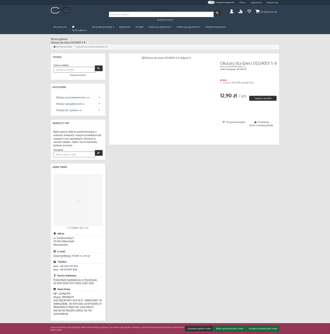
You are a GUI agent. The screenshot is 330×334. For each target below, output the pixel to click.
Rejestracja (272, 2)
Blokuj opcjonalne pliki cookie (229, 328)
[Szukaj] (217, 13)
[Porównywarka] (240, 11)
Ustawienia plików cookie (199, 328)
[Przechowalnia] (249, 11)
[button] (242, 2)
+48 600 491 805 (68, 266)
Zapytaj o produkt (263, 98)
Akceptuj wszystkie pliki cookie (263, 328)
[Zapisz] (99, 153)
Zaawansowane (165, 19)
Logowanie (256, 2)
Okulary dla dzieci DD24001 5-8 (91, 47)
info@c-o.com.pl (81, 255)
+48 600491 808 (68, 269)
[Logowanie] (231, 11)
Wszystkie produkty (102, 26)
